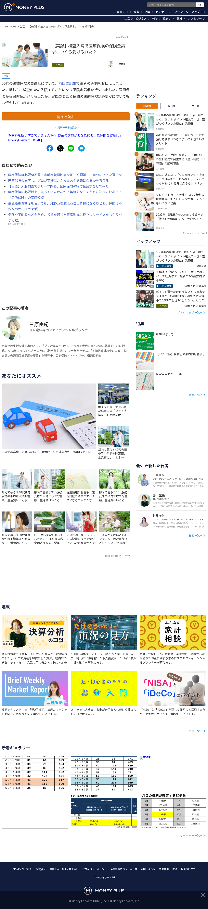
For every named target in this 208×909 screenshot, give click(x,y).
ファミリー (195, 18)
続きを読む (65, 116)
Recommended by (112, 555)
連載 (136, 12)
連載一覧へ (196, 730)
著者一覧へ (196, 535)
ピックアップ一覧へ (190, 312)
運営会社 (41, 869)
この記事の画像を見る (65, 127)
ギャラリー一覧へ (191, 835)
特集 (147, 12)
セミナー (163, 12)
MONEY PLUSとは (22, 869)
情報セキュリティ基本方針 (64, 869)
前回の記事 (67, 83)
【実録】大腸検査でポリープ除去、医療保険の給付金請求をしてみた (58, 186)
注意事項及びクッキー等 (123, 869)
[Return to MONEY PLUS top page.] (24, 7)
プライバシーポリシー (94, 869)
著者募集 (164, 869)
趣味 (179, 18)
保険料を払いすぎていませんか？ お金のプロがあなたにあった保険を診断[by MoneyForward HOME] (64, 137)
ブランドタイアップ (189, 12)
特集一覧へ (196, 394)
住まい (167, 18)
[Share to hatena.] (81, 148)
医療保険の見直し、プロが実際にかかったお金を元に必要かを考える (58, 180)
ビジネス (141, 18)
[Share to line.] (71, 148)
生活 (127, 18)
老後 (155, 18)
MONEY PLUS (9, 26)
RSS (174, 869)
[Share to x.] (60, 148)
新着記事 (122, 12)
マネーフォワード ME (104, 877)
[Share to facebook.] (50, 148)
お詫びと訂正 (188, 869)
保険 (5, 76)
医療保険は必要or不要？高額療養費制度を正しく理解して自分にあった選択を (65, 174)
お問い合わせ (148, 869)
